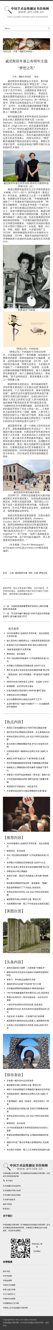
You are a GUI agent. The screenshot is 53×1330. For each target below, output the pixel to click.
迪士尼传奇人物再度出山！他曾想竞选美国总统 (28, 640)
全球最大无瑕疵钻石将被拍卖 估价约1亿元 (26, 665)
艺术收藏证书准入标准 (12, 1190)
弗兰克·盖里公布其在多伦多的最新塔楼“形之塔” (28, 670)
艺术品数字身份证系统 (12, 1195)
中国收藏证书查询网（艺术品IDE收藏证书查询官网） (24, 1322)
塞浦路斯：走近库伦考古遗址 (20, 686)
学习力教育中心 (9, 1294)
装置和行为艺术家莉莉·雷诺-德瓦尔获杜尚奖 (27, 645)
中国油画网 (7, 1280)
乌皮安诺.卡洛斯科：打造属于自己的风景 (25, 1016)
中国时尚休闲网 (9, 1298)
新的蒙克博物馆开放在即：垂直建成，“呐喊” (27, 883)
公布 (12, 572)
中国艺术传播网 (9, 1285)
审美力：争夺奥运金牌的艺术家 (21, 979)
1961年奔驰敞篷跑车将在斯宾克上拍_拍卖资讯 (28, 992)
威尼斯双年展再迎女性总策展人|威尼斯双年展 (28, 1020)
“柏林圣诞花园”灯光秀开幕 (19, 649)
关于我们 (9, 1180)
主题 (36, 572)
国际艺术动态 (26, 51)
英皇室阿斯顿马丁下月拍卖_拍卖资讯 (23, 887)
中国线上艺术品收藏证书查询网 (15, 1308)
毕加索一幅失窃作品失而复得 (20, 1080)
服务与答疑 (7, 1204)
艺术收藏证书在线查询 (12, 1186)
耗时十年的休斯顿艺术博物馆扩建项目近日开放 (28, 1089)
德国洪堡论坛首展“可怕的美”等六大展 (24, 984)
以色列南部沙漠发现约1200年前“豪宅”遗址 (26, 690)
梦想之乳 (43, 572)
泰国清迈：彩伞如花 (16, 653)
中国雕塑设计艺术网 (11, 1303)
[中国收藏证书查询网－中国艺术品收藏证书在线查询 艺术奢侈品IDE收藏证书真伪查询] (26, 10)
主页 (15, 51)
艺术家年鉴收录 (9, 1199)
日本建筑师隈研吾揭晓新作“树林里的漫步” (26, 988)
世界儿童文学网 (9, 1289)
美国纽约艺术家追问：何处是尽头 (22, 786)
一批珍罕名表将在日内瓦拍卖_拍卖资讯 (25, 1004)
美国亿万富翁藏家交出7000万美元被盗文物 (26, 727)
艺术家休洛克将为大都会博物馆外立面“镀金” (27, 790)
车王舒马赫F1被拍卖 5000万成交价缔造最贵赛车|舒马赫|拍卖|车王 (26, 615)
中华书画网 (7, 1276)
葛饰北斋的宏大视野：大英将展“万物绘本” (26, 967)
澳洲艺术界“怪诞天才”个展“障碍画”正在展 (26, 758)
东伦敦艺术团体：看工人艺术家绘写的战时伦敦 (28, 1149)
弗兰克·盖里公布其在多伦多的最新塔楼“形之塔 (28, 866)
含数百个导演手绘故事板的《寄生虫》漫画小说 (28, 774)
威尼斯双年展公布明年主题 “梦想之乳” (24, 899)
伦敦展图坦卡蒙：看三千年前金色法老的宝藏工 (28, 903)
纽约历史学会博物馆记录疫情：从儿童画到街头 (28, 732)
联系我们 (6, 1208)
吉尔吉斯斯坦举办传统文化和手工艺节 (24, 699)
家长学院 (6, 1271)
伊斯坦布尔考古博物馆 (17, 694)
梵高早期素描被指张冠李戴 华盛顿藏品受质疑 (27, 762)
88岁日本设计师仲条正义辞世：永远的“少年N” (28, 681)
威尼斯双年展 (21, 572)
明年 (31, 572)
